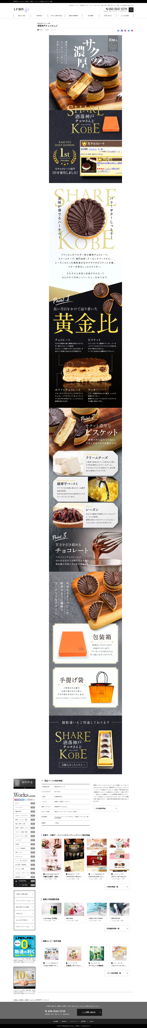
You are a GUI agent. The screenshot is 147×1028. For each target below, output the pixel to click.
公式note (91, 1021)
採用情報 (83, 1021)
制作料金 (64, 1021)
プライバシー (73, 1021)
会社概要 (55, 1021)
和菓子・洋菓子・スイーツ (27, 1000)
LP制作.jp (16, 1000)
